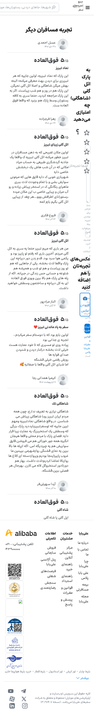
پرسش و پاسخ (67, 602)
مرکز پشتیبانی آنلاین (66, 552)
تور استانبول (56, 671)
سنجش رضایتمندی (48, 585)
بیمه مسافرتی (82, 587)
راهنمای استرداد (67, 578)
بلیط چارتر (84, 671)
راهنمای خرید (67, 567)
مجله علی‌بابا (84, 599)
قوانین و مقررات (67, 590)
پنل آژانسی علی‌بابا (48, 562)
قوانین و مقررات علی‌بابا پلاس (87, 344)
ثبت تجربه (87, 328)
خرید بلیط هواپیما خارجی (17, 671)
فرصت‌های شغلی (48, 573)
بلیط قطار (40, 671)
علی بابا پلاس (83, 575)
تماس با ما (83, 552)
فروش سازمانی (50, 550)
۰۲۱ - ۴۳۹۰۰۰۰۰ (12, 546)
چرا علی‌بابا (84, 564)
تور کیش (71, 671)
